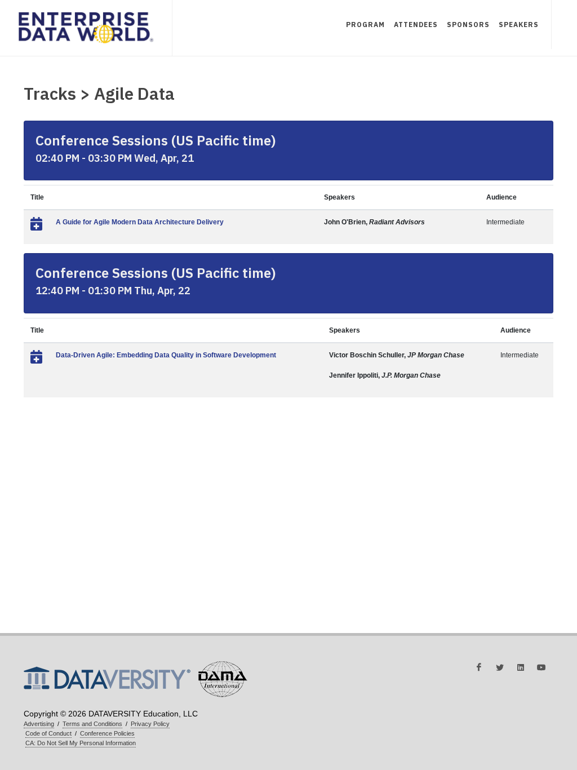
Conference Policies (107, 733)
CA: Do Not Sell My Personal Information (80, 743)
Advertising (39, 723)
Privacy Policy (150, 723)
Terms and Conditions (92, 723)
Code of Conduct (48, 733)
